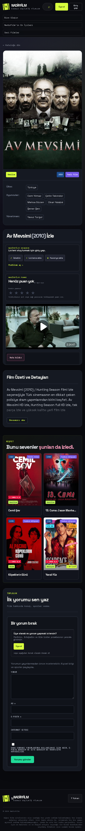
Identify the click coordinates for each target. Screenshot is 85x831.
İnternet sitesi (19, 730)
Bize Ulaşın (11, 17)
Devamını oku (17, 420)
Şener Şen (33, 208)
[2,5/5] (21, 292)
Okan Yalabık (55, 202)
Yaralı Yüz (51, 574)
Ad (13, 703)
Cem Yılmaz (34, 196)
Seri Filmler (11, 32)
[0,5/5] (9, 292)
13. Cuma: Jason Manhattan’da (61, 510)
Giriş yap (75, 6)
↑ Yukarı (75, 798)
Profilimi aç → (15, 265)
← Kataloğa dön (11, 45)
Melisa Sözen (35, 202)
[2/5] (17, 292)
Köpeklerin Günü (18, 574)
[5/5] (34, 292)
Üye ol (62, 7)
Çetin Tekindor (54, 196)
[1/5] (12, 292)
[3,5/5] (26, 292)
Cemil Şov (14, 510)
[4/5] (28, 292)
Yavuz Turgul (34, 217)
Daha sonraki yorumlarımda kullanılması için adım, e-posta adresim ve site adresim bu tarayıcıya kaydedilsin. (41, 749)
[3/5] (23, 292)
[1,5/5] (15, 292)
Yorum (14, 672)
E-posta (16, 717)
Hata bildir (16, 357)
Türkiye (31, 187)
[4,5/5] (32, 292)
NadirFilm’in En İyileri (18, 25)
